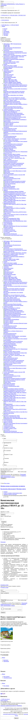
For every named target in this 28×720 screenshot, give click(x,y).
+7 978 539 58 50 (5, 20)
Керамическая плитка (8, 215)
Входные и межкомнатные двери (11, 218)
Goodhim (5, 445)
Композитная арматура (9, 187)
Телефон (3, 591)
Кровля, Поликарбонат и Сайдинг (11, 110)
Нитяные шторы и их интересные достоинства (13, 486)
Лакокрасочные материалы (10, 147)
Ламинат (5, 190)
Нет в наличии (7, 450)
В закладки (3, 524)
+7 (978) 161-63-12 (5, 699)
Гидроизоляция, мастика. (9, 129)
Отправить (3, 478)
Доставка (5, 35)
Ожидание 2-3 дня (7, 454)
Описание (3, 542)
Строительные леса (8, 228)
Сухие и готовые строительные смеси (12, 83)
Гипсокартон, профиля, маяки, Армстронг (13, 56)
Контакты (5, 33)
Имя (2, 590)
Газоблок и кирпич (8, 109)
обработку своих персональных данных (13, 476)
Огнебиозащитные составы (10, 128)
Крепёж (5, 64)
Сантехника (6, 176)
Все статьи (7, 483)
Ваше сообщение (5, 593)
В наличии (6, 458)
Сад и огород (6, 232)
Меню (3, 26)
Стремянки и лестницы (9, 229)
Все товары (6, 685)
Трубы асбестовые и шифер (10, 65)
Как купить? (6, 32)
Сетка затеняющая (7, 223)
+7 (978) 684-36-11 (5, 25)
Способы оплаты (7, 677)
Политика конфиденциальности (8, 705)
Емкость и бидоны (7, 224)
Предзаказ (5, 462)
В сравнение (9, 524)
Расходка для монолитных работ (11, 188)
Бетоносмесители (7, 222)
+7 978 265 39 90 (13, 15)
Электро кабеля (7, 78)
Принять (16, 718)
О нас (4, 30)
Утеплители (6, 50)
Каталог (5, 28)
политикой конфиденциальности (10, 714)
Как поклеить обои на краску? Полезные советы (13, 489)
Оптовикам (6, 31)
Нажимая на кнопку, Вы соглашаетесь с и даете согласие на (14, 604)
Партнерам (6, 661)
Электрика (6, 69)
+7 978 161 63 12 (5, 15)
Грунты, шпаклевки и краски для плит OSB (14, 174)
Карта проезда (4, 700)
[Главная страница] (14, 5)
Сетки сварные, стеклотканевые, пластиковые (14, 138)
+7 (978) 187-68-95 (14, 25)
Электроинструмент (8, 70)
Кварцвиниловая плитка (9, 203)
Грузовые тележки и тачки (9, 231)
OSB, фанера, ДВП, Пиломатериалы (12, 43)
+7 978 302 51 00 (21, 15)
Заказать (3, 514)
